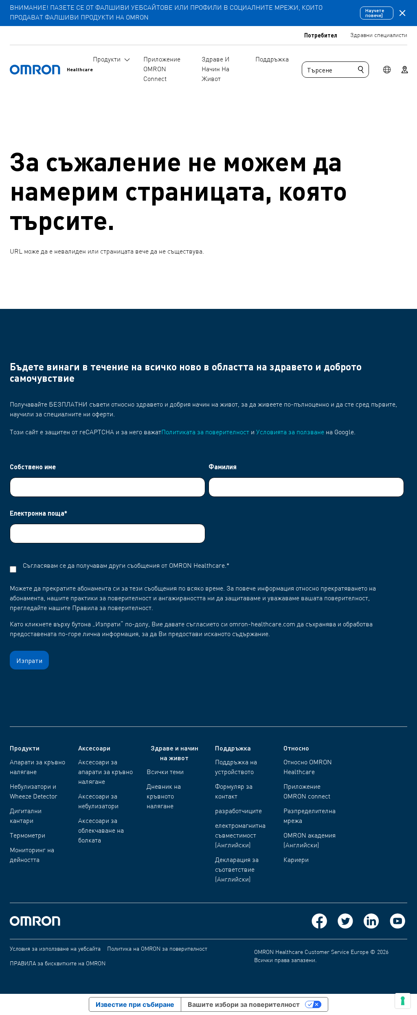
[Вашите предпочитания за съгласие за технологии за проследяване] (402, 1000)
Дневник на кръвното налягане (164, 797)
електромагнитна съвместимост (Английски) (240, 836)
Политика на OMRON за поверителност (157, 949)
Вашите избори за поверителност (244, 1004)
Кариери (296, 860)
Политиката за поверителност (205, 432)
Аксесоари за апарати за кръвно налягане (105, 772)
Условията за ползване (290, 432)
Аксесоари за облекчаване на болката (101, 831)
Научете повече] (374, 12)
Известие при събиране (135, 1004)
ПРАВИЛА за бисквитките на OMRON (57, 964)
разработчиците (238, 811)
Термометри (27, 836)
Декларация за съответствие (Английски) (237, 870)
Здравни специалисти (378, 35)
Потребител (320, 35)
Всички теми (165, 772)
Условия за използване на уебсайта (55, 949)
